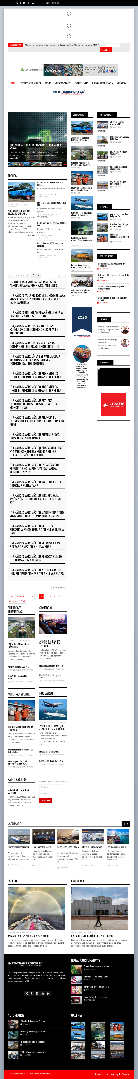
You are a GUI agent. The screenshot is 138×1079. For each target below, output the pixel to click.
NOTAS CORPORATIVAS (102, 83)
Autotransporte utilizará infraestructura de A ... (80, 291)
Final (23, 601)
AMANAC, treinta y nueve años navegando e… (30, 936)
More (65, 165)
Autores (121, 83)
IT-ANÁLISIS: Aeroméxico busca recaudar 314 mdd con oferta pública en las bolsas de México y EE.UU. (36, 452)
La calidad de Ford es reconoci (32, 1042)
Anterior (20, 596)
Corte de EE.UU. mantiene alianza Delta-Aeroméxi (114, 276)
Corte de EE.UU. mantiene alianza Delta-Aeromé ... (81, 214)
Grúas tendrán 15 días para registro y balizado (112, 299)
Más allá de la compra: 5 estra (32, 1021)
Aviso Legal (115, 1074)
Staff (106, 1074)
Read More (101, 131)
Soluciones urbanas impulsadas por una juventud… (49, 644)
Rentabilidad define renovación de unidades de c (111, 265)
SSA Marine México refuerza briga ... (118, 183)
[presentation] (124, 823)
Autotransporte (63, 83)
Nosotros (98, 1074)
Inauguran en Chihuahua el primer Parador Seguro (111, 288)
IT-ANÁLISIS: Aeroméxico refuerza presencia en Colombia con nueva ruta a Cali (37, 530)
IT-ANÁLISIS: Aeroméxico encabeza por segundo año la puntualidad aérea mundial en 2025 (35, 469)
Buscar (107, 49)
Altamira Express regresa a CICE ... (117, 123)
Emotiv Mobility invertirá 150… (51, 666)
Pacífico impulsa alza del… (18, 667)
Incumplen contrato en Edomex (108, 327)
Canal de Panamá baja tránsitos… (19, 646)
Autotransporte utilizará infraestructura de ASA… (17, 762)
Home (12, 83)
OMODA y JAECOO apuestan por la (33, 1032)
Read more (31, 236)
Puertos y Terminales (31, 83)
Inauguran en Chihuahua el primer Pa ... (119, 237)
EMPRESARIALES (81, 83)
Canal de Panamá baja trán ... (43, 848)
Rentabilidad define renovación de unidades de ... (81, 240)
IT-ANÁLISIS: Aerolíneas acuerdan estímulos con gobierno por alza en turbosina (34, 330)
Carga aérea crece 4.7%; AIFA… (52, 761)
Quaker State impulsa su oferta (96, 966)
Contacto (125, 1074)
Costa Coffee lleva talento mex (96, 997)
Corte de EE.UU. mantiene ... (92, 848)
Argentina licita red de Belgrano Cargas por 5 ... (81, 139)
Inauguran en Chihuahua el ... (67, 848)
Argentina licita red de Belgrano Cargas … (19, 212)
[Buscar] (33, 275)
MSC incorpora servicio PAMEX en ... (119, 138)
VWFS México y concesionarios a (33, 1052)
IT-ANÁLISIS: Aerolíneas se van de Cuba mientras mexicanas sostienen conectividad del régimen (35, 360)
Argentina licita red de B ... (18, 847)
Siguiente (13, 601)
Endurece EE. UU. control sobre (96, 977)
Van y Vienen (105, 348)
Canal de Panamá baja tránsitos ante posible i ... (81, 164)
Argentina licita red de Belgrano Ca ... (119, 215)
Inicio (11, 596)
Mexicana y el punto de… (49, 752)
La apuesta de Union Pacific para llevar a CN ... (81, 266)
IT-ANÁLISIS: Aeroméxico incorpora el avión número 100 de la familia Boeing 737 (35, 499)
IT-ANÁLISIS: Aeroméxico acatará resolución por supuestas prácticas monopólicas (34, 404)
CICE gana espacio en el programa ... (118, 168)
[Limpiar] (38, 275)
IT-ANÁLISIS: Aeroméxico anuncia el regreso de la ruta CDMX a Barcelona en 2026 (37, 421)
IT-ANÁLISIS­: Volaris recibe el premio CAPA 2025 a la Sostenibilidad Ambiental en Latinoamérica (37, 299)
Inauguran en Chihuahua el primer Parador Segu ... (81, 189)
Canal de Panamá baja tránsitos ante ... (119, 225)
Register (55, 3)
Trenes (48, 83)
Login (47, 3)
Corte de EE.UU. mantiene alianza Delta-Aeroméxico (52, 727)
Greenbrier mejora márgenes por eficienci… (92, 936)
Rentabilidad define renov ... (117, 848)
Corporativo (105, 332)
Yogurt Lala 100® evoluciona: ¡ (96, 987)
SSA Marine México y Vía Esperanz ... (118, 153)
